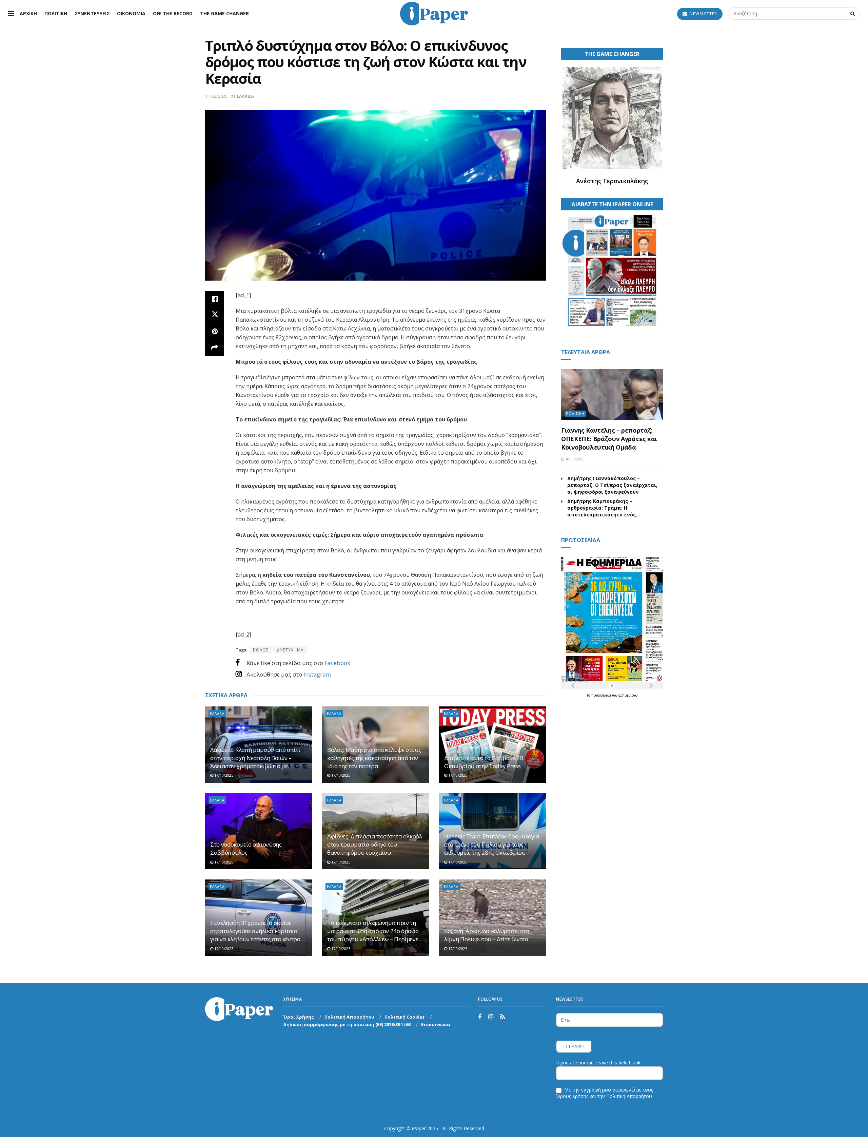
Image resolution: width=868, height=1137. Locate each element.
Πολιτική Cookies (404, 1017)
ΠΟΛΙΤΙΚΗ (55, 13)
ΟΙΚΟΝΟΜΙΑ (131, 13)
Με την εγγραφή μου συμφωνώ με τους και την (604, 1093)
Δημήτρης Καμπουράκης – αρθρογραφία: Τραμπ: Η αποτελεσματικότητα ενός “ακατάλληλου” (601, 508)
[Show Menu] (11, 13)
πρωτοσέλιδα (601, 695)
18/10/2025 (574, 458)
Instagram (317, 674)
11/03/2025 (216, 96)
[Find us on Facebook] (479, 1017)
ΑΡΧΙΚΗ (28, 13)
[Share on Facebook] (214, 299)
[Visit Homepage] (434, 13)
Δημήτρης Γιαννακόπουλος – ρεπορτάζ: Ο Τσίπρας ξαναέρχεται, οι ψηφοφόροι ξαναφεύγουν (612, 485)
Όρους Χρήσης (572, 1096)
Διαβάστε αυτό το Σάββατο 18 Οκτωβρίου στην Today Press (484, 762)
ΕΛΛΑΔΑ (245, 96)
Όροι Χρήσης (298, 1017)
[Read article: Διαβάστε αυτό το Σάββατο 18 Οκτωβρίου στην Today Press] (492, 744)
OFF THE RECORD (173, 13)
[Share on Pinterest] (214, 331)
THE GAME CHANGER (224, 13)
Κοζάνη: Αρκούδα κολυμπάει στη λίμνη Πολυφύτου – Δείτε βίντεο (486, 935)
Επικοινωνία (435, 1024)
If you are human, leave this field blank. (599, 1062)
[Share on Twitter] (214, 315)
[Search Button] (853, 13)
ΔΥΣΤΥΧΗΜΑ (290, 650)
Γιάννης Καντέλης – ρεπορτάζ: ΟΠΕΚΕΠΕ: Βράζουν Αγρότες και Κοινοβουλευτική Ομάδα (609, 438)
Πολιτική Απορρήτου (349, 1017)
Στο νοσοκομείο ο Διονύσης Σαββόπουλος (246, 848)
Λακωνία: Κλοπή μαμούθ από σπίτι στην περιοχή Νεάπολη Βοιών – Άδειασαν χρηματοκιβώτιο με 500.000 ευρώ (255, 758)
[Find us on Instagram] (490, 1017)
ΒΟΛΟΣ (261, 650)
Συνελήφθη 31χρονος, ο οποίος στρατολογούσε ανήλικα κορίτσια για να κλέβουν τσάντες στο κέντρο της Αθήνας (255, 931)
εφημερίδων (627, 695)
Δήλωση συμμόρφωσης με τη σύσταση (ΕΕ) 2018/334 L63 (347, 1024)
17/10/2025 (223, 775)
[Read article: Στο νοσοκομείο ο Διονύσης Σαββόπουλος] (258, 831)
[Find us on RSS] (502, 1017)
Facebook (337, 663)
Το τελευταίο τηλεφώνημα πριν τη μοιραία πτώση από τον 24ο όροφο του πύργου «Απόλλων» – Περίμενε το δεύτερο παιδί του (372, 931)
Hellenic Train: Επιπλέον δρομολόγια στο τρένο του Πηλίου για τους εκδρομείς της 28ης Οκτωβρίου (491, 844)
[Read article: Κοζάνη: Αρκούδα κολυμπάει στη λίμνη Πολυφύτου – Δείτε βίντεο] (492, 917)
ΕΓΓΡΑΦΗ (574, 1046)
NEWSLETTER (702, 14)
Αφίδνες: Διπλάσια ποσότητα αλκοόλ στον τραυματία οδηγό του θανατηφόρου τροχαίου (374, 844)
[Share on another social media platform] (214, 348)
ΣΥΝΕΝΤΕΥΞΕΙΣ (92, 13)
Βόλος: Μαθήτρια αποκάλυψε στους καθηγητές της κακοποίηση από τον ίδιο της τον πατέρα (374, 758)
